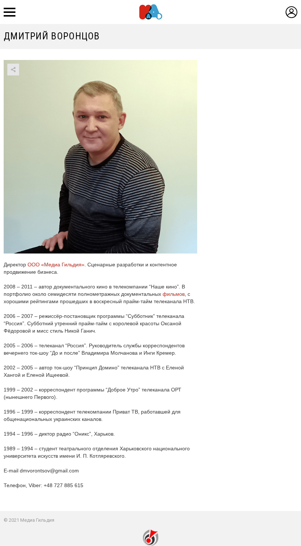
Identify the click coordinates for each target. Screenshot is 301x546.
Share (13, 69)
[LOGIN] (291, 12)
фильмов (174, 294)
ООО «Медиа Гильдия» (56, 264)
